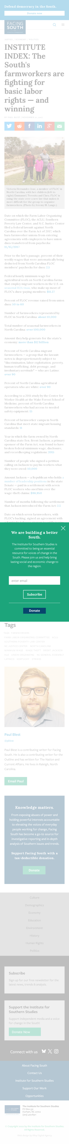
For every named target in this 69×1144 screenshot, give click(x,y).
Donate (34, 610)
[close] (63, 528)
